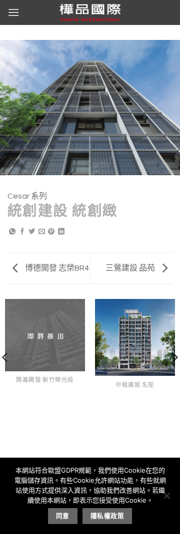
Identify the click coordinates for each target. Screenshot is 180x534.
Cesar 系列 (27, 196)
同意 (63, 516)
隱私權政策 (107, 516)
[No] (166, 499)
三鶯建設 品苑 (131, 268)
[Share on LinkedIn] (61, 232)
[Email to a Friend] (41, 232)
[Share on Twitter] (31, 232)
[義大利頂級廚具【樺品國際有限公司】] (90, 12)
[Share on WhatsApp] (12, 232)
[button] (14, 12)
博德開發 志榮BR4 (56, 268)
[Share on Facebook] (22, 232)
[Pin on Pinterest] (51, 232)
